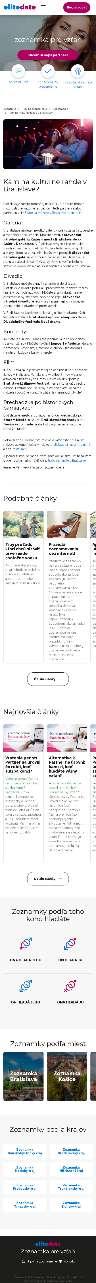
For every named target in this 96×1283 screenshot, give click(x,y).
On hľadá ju (73, 1277)
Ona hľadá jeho (56, 1277)
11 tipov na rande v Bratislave (65, 460)
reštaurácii (20, 449)
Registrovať (77, 7)
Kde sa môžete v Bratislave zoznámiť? (54, 213)
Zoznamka (10, 108)
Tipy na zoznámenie (34, 108)
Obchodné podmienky (59, 1281)
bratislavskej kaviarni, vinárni (70, 444)
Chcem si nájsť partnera (48, 55)
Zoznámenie (60, 108)
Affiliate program (34, 1281)
